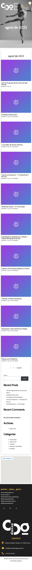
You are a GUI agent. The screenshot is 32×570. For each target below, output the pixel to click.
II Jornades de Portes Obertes (14, 397)
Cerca (5, 375)
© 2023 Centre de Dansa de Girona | (12, 514)
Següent (19, 368)
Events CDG (13, 442)
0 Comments (15, 116)
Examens (12, 444)
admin (4, 86)
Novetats (12, 448)
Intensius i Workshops (16, 446)
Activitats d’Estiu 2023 (12, 395)
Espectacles (13, 439)
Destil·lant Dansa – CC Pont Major (15, 404)
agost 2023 (13, 428)
